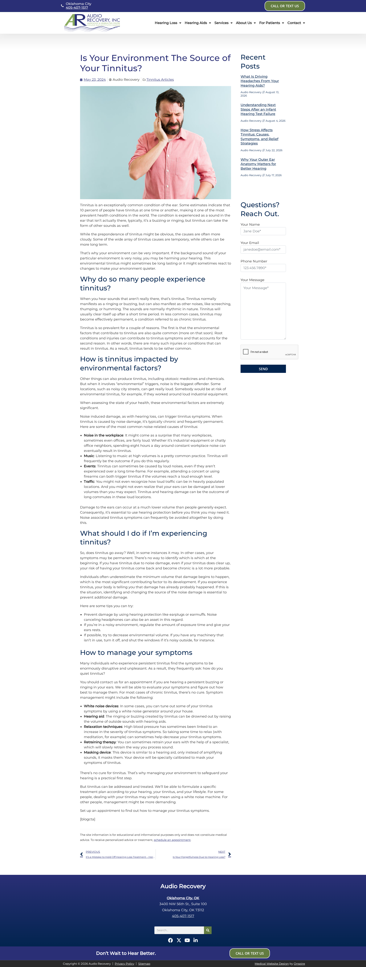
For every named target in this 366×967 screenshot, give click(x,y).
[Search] (208, 930)
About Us (244, 23)
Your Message (252, 280)
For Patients (269, 23)
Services (221, 23)
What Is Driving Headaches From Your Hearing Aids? (260, 81)
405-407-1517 (77, 8)
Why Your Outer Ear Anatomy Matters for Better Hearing (258, 164)
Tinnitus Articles (160, 80)
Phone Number (254, 261)
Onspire (299, 963)
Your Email (250, 243)
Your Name (250, 224)
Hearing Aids (196, 23)
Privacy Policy (124, 963)
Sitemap (144, 963)
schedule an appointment (172, 840)
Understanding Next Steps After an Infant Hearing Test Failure (258, 109)
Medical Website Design (272, 963)
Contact (294, 23)
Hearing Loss (166, 23)
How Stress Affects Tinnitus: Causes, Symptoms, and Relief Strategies (259, 136)
